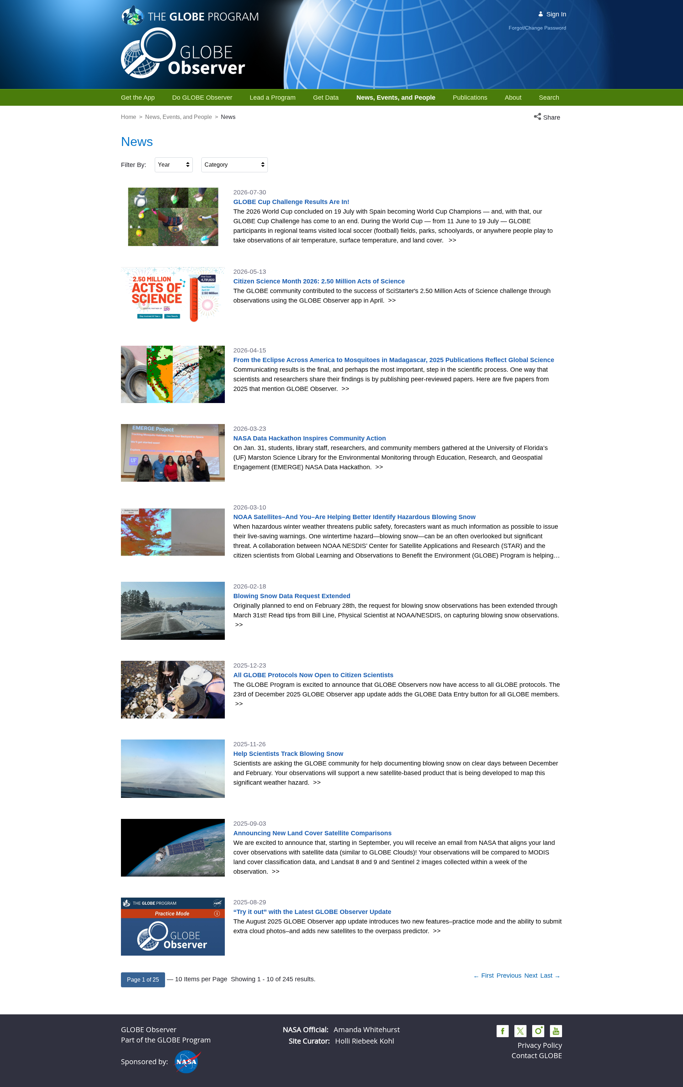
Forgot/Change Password (537, 28)
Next (531, 975)
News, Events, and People (178, 117)
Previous (509, 975)
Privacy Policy (540, 1045)
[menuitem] (138, 97)
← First (483, 975)
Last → (550, 975)
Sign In (556, 14)
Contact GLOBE (537, 1055)
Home (128, 117)
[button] (548, 117)
